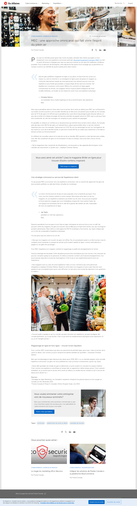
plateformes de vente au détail (57, 423)
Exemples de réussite (50, 36)
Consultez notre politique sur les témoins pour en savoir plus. (57, 503)
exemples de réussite (77, 423)
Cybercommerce (31, 3)
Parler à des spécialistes (44, 412)
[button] (92, 50)
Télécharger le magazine (68, 166)
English (130, 3)
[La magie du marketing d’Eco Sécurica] (49, 454)
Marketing (45, 3)
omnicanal (40, 423)
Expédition (57, 3)
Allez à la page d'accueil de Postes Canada (30, 493)
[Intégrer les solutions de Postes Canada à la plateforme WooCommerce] (88, 454)
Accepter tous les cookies (96, 502)
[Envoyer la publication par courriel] (105, 50)
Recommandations (88, 467)
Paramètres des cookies (113, 502)
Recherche (118, 3)
